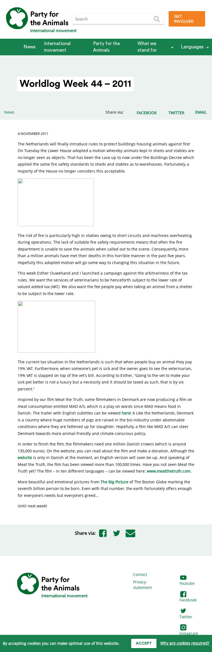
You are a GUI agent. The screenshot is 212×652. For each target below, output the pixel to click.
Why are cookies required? (184, 643)
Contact (140, 574)
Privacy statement (142, 584)
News (29, 47)
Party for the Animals (106, 47)
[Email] (130, 533)
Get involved (184, 19)
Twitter (185, 616)
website (25, 457)
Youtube (187, 583)
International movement (57, 47)
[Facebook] (102, 533)
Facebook (188, 600)
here (126, 413)
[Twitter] (116, 533)
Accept (144, 643)
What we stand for (147, 47)
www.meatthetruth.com (168, 471)
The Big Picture (114, 481)
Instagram (188, 633)
